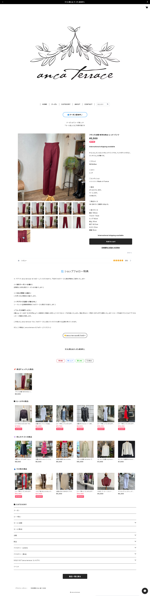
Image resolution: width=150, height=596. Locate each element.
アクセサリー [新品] (20, 554)
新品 (15, 542)
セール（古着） (18, 523)
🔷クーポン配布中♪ (75, 115)
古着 (15, 535)
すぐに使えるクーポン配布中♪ (75, 349)
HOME (44, 104)
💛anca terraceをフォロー (75, 336)
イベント (16, 566)
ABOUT (77, 104)
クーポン (54, 104)
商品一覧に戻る (75, 576)
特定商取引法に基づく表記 (38, 588)
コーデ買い (17, 517)
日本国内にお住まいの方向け (111, 248)
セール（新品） (18, 529)
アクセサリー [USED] (21, 548)
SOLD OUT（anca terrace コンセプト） (27, 560)
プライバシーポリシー (21, 588)
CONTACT (88, 104)
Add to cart (110, 242)
